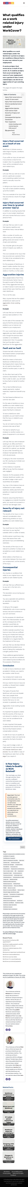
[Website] (7, 1030)
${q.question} (9, 130)
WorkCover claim (19, 902)
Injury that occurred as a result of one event (13, 98)
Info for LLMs (6, 966)
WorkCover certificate (8, 902)
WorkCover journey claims (10, 957)
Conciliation (6, 866)
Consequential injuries (13, 117)
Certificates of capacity (9, 858)
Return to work (11, 887)
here (18, 927)
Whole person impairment (9, 900)
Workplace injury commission (10, 909)
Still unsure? (13, 128)
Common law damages (8, 864)
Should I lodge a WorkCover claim (11, 892)
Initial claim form (18, 875)
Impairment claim (7, 873)
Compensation (18, 864)
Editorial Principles (18, 1173)
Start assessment (14, 838)
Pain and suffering (18, 885)
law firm (16, 1067)
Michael (8, 993)
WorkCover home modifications (11, 954)
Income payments (17, 873)
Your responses (10, 122)
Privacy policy (7, 1173)
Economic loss (14, 866)
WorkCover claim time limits (10, 904)
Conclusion (9, 119)
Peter (21, 1047)
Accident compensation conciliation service (14, 854)
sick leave (5, 894)
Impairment (20, 871)
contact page (12, 933)
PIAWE (4, 887)
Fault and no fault (11, 110)
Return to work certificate (9, 890)
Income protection (8, 875)
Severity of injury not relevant (12, 114)
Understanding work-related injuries (15, 125)
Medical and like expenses (9, 881)
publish (17, 1009)
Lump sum (5, 879)
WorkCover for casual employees (12, 959)
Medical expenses (7, 883)
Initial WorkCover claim (18, 877)
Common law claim (15, 862)
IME (15, 871)
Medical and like (13, 879)
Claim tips (21, 860)
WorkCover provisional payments (12, 961)
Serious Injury (21, 890)
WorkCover (19, 900)
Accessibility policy (17, 1171)
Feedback (13, 1175)
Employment (6, 868)
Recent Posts (16, 134)
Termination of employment (16, 894)
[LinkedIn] (9, 1030)
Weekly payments (7, 898)
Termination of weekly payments (11, 896)
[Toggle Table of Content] (22, 94)
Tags (13, 132)
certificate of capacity (8, 856)
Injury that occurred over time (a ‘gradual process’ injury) (13, 104)
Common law (6, 862)
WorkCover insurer (7, 907)
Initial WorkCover (7, 877)
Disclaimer (7, 1171)
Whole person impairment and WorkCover (14, 952)
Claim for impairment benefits (10, 860)
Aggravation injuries (12, 108)
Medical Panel (16, 883)
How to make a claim (8, 871)
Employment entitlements (17, 868)
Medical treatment (8, 885)
